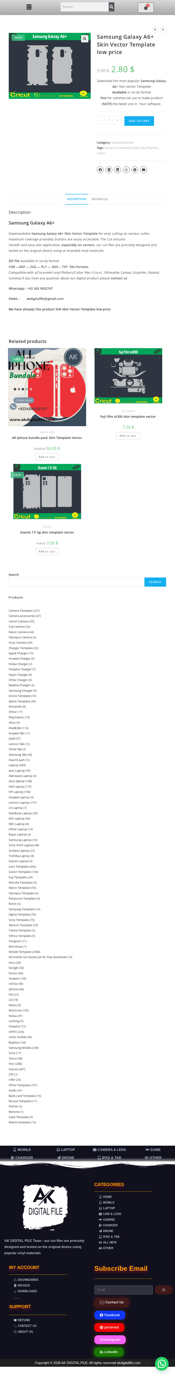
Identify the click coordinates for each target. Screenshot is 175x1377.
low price (110, 148)
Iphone (44, 432)
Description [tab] (76, 199)
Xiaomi (47, 527)
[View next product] (163, 29)
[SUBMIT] (164, 1289)
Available (119, 92)
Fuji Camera (128, 411)
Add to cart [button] (47, 457)
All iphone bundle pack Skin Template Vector (47, 438)
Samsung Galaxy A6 (131, 148)
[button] (29, 7)
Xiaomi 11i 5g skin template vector (47, 532)
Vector (101, 153)
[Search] (111, 6)
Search (14, 574)
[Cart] (146, 7)
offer (51, 432)
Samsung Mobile (122, 142)
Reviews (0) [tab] (100, 199)
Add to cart (139, 121)
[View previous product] (155, 29)
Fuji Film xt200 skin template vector (128, 416)
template (152, 148)
